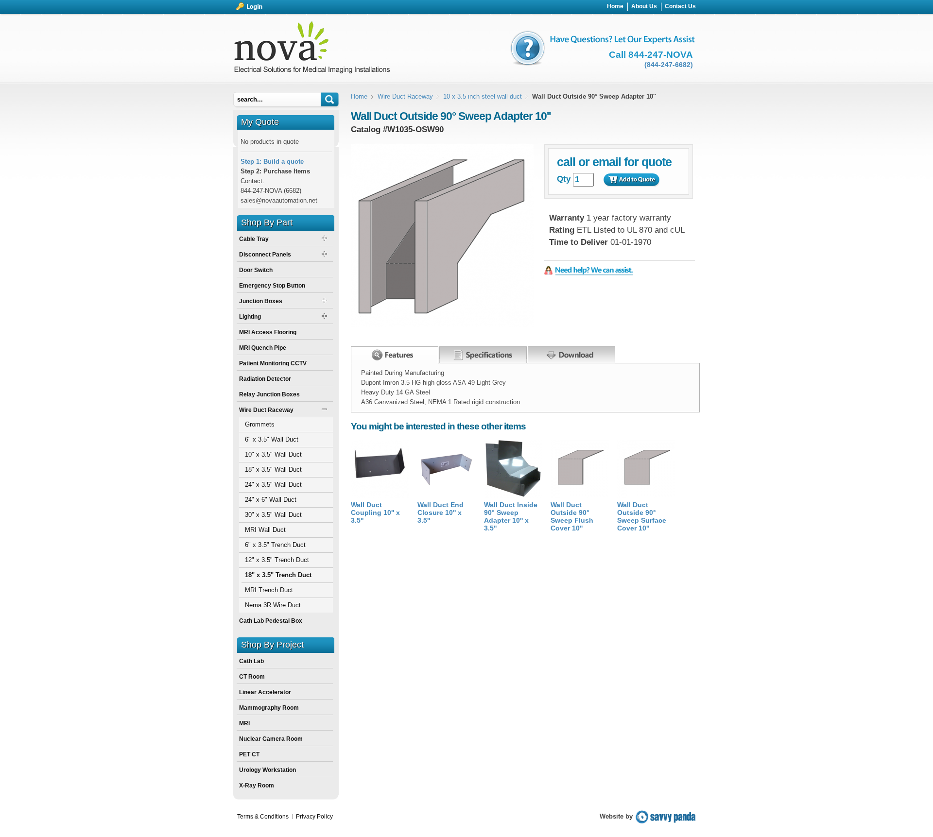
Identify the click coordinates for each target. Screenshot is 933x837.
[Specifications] (483, 352)
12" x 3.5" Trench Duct (277, 560)
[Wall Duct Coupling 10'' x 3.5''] (380, 495)
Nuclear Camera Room (271, 738)
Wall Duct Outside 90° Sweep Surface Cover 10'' (641, 516)
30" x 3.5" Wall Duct (273, 514)
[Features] (394, 354)
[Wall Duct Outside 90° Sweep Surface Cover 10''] (646, 495)
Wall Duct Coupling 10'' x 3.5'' (375, 512)
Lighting (250, 316)
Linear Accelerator (265, 692)
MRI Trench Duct (269, 590)
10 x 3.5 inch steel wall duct (482, 96)
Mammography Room (269, 707)
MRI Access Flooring (267, 332)
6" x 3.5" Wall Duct (271, 439)
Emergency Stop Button (272, 285)
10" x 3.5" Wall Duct (273, 454)
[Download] (571, 352)
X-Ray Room (256, 785)
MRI (244, 723)
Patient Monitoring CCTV (273, 363)
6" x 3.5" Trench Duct (275, 544)
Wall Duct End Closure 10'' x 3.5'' (440, 512)
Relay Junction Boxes (269, 394)
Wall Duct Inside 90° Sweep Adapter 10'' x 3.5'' (510, 516)
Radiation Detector (265, 379)
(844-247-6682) (668, 64)
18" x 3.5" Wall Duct (273, 469)
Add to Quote (631, 180)
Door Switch (256, 270)
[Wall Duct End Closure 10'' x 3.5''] (446, 495)
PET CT (249, 754)
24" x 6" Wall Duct (270, 499)
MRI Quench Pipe (262, 347)
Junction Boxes (260, 301)
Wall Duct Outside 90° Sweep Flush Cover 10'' (572, 516)
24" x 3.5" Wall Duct (273, 484)
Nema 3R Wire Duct (273, 605)
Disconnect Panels (265, 254)
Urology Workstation (267, 770)
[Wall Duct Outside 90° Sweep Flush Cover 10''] (580, 495)
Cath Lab (251, 661)
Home (359, 96)
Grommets (260, 424)
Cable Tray (254, 239)
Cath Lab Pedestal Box (270, 620)
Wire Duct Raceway (405, 96)
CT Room (252, 676)
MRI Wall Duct (265, 529)
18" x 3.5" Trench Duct (278, 575)
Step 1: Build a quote (272, 161)
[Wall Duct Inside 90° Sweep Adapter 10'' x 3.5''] (513, 495)
